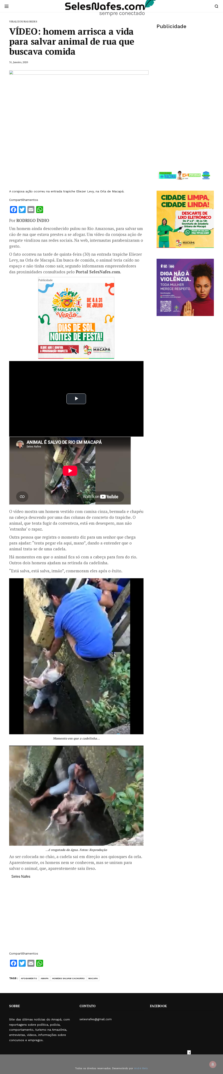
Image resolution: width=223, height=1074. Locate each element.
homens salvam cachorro (68, 978)
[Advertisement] (76, 917)
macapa (93, 978)
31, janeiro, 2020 (18, 62)
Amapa (45, 978)
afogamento (29, 978)
